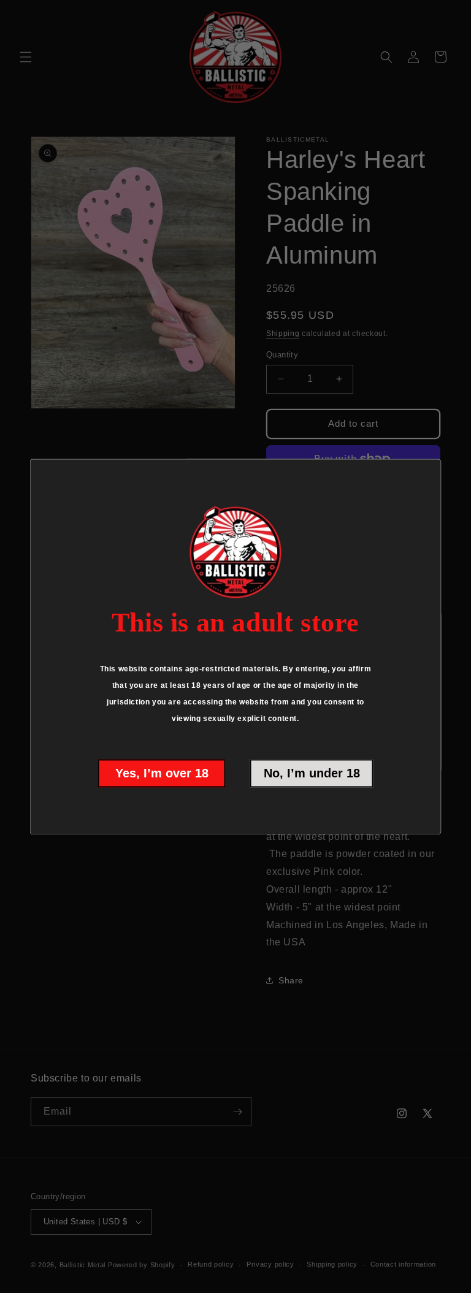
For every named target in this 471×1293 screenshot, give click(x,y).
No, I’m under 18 (312, 773)
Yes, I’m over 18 (162, 773)
